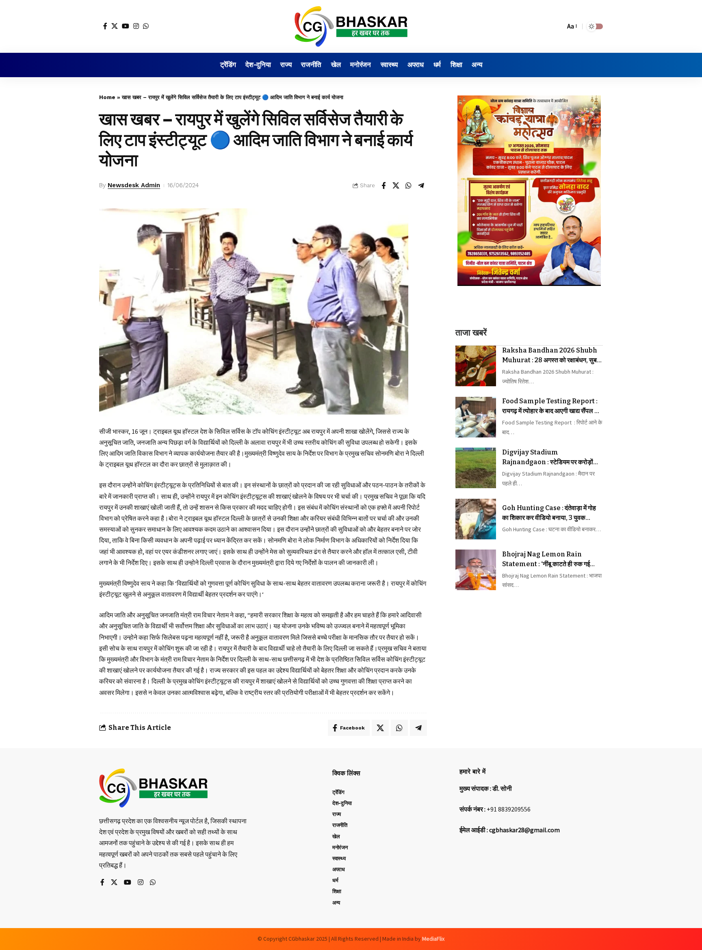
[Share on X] (396, 185)
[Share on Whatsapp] (408, 185)
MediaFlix (433, 938)
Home (107, 97)
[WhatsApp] (146, 26)
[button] (557, 26)
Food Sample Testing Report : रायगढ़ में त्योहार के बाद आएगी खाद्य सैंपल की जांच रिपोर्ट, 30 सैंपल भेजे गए (551, 406)
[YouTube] (125, 26)
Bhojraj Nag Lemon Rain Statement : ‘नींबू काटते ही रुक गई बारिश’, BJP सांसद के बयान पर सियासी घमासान (547, 559)
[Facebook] (105, 26)
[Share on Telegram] (421, 185)
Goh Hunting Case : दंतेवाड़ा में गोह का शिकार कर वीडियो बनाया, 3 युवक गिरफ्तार (549, 513)
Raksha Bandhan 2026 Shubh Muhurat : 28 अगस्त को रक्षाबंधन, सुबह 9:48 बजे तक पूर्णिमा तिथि (551, 355)
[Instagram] (136, 26)
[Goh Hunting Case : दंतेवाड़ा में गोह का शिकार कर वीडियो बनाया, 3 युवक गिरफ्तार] (475, 519)
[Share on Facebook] (383, 185)
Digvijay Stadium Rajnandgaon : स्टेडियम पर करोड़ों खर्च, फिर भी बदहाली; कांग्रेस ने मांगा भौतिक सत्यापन (551, 457)
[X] (114, 26)
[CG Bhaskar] (351, 26)
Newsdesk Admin (134, 185)
